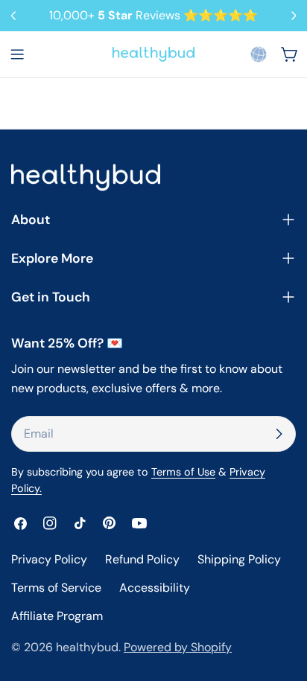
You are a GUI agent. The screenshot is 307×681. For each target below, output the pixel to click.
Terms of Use (183, 472)
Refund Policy (142, 559)
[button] (258, 54)
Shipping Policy (239, 559)
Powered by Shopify (178, 647)
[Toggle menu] (17, 54)
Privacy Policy (49, 559)
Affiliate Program (57, 616)
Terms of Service (56, 587)
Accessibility (154, 587)
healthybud (87, 647)
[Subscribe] (278, 434)
